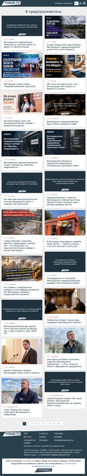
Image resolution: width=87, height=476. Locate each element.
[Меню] (84, 3)
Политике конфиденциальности (55, 455)
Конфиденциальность (63, 440)
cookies (43, 450)
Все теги (27, 437)
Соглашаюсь (44, 469)
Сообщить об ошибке (30, 441)
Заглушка (43, 440)
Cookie (27, 460)
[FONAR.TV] (11, 3)
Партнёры (58, 433)
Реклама (58, 437)
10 (58, 424)
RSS (26, 433)
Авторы (42, 437)
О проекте (43, 433)
